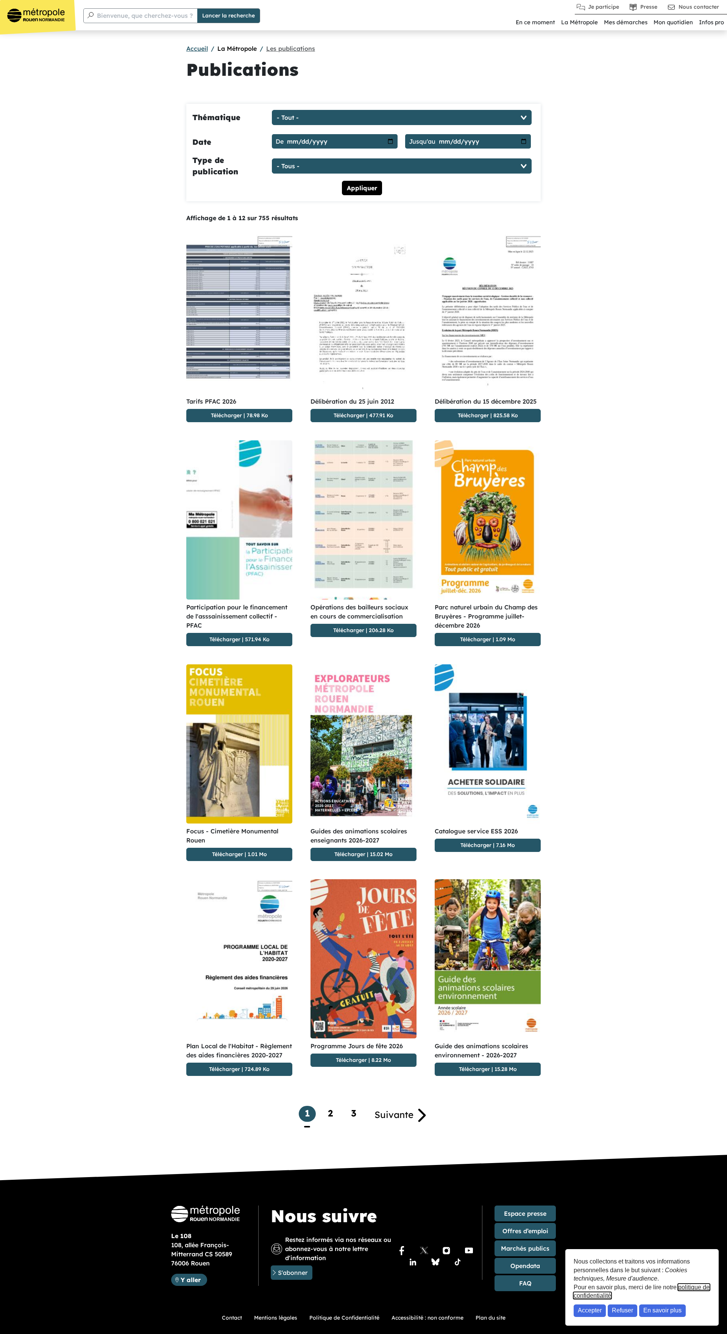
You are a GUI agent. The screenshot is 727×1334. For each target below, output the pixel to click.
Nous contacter (699, 6)
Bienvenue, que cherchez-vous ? (145, 15)
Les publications (290, 48)
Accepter (590, 1310)
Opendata (525, 1266)
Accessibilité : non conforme (427, 1317)
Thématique (216, 117)
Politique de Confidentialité (344, 1317)
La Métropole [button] (579, 22)
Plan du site (490, 1317)
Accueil (197, 48)
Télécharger (226, 415)
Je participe (603, 6)
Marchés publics (525, 1248)
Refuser (622, 1310)
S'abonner (292, 1272)
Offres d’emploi (525, 1231)
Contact (232, 1317)
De (280, 141)
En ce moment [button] (535, 22)
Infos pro (711, 22)
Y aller (193, 1280)
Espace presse (525, 1213)
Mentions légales (275, 1317)
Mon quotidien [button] (673, 22)
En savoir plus (662, 1310)
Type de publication (215, 165)
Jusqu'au (422, 141)
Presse (648, 6)
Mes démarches (625, 22)
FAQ (525, 1283)
